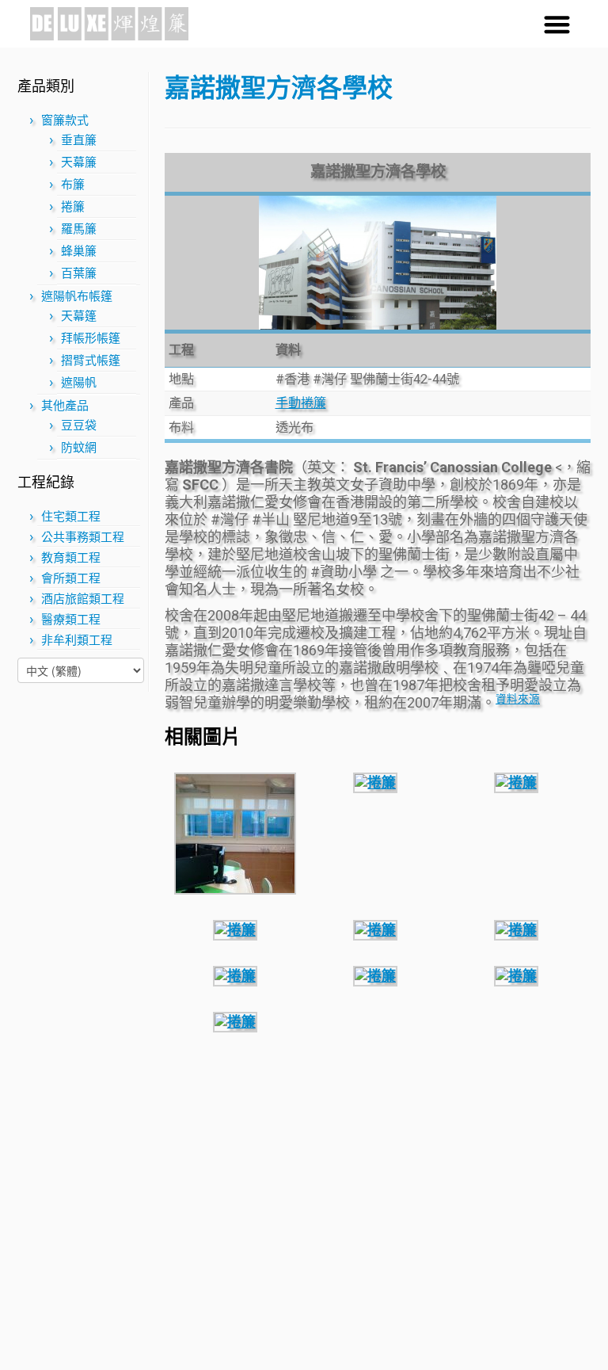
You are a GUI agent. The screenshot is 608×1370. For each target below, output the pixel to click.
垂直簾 (79, 140)
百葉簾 (79, 273)
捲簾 (73, 207)
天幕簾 (79, 162)
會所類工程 (71, 578)
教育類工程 (71, 558)
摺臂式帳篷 (90, 360)
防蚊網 (79, 448)
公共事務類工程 (82, 537)
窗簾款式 (65, 120)
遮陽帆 (79, 383)
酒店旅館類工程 (82, 599)
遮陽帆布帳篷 (76, 296)
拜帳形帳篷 (90, 338)
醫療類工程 (71, 619)
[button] (557, 24)
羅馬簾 (79, 229)
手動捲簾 (301, 402)
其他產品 (65, 406)
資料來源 (518, 699)
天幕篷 (79, 316)
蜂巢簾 (79, 251)
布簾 (73, 184)
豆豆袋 (79, 425)
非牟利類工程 (76, 640)
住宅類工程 (71, 516)
